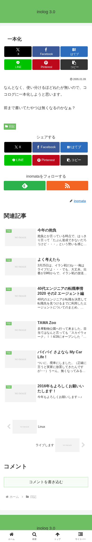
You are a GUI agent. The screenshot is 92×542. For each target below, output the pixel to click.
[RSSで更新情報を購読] (67, 185)
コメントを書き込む (46, 482)
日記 (12, 126)
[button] (74, 64)
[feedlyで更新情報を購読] (25, 185)
